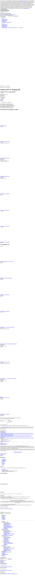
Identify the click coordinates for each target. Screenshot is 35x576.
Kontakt (3, 463)
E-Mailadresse (2, 495)
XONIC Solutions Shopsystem (8, 508)
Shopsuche (3, 517)
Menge (1, 96)
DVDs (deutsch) (6, 538)
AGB (3, 462)
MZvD (29, 433)
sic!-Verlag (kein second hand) (6, 546)
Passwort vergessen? (6, 441)
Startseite (3, 516)
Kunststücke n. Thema (7, 533)
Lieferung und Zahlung (5, 554)
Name (9, 420)
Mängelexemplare (25, 433)
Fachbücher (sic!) (6, 548)
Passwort (9, 559)
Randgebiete (31, 433)
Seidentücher (5, 534)
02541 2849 (3, 469)
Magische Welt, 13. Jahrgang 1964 (5, 414)
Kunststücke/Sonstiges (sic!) (7, 550)
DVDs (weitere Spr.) (6, 540)
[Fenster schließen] (0, 571)
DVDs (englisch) (6, 539)
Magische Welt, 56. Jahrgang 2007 (5, 193)
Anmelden (2, 441)
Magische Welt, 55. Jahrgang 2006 (5, 176)
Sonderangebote (5, 566)
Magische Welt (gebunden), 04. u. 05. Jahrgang (6, 261)
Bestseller (1, 566)
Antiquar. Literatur (2, 431)
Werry (1, 396)
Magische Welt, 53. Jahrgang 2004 (5, 158)
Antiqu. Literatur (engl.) (3, 436)
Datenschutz (3, 461)
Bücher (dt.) (9, 433)
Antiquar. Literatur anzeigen (7, 523)
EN (8, 13)
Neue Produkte (10, 566)
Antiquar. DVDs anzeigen (7, 537)
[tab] (18, 102)
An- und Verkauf (2, 454)
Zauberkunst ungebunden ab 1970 (8, 435)
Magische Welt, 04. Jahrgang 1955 (5, 311)
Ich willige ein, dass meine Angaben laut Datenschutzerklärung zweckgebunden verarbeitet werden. (14, 425)
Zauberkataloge (2, 437)
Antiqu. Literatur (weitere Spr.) (11, 436)
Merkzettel (3, 519)
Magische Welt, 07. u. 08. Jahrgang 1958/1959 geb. (7, 327)
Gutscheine (3, 545)
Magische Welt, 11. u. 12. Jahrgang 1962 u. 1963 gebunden (8, 378)
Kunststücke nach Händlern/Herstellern (7, 535)
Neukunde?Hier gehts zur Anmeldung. (4, 443)
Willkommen (4, 459)
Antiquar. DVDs (4, 536)
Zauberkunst (2, 435)
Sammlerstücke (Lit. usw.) (27, 436)
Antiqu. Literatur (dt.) (3, 432)
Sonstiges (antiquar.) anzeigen (8, 542)
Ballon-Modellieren (4, 433)
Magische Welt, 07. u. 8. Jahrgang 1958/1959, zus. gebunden (8, 343)
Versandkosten (4, 460)
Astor (1, 433)
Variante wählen (3, 95)
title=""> (8, 27)
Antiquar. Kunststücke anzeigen (8, 531)
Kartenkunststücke (6, 532)
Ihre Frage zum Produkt (3, 424)
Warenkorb (3, 518)
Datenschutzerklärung (23, 1)
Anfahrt (3, 464)
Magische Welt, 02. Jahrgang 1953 (5, 294)
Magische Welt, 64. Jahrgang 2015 (5, 210)
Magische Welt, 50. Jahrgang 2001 (5, 141)
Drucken (1, 100)
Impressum (3, 553)
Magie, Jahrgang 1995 (3, 125)
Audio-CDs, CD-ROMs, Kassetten (8, 543)
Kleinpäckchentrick (4, 529)
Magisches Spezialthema (19, 433)
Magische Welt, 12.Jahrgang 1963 (5, 397)
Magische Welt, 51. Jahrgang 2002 (5, 226)
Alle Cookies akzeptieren (4, 9)
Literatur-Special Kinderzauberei (19, 436)
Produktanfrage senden (3, 430)
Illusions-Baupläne (13, 433)
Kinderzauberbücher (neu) (7, 549)
